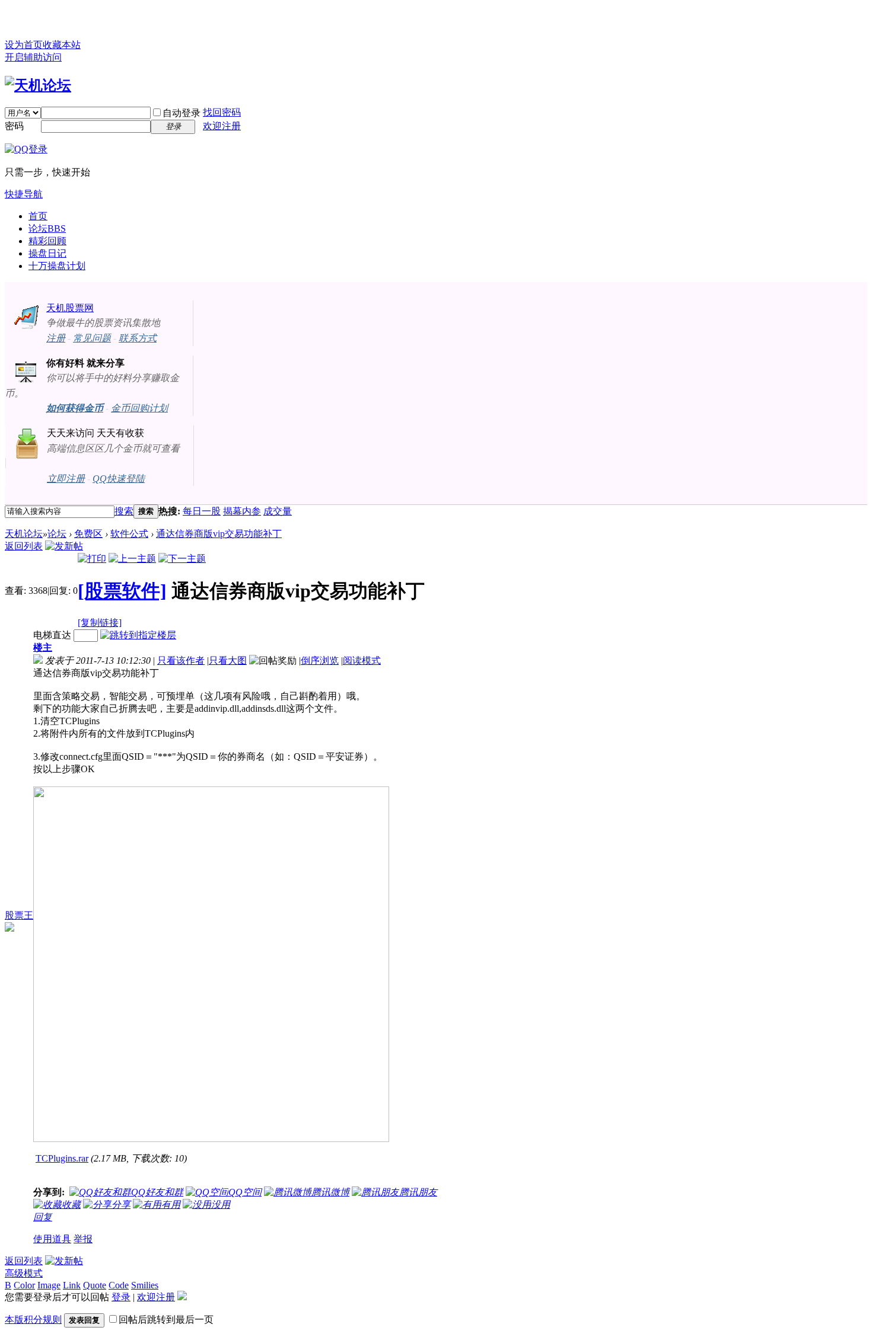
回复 (42, 1217)
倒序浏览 (320, 660)
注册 (55, 338)
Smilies (144, 1285)
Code (119, 1285)
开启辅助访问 (33, 57)
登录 (121, 1297)
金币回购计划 (139, 408)
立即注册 (66, 479)
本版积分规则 (33, 1319)
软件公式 (129, 534)
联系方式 (138, 338)
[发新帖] (64, 546)
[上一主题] (132, 559)
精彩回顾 (47, 241)
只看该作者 (181, 660)
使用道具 (52, 1239)
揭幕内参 (242, 511)
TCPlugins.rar (62, 1158)
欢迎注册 (222, 126)
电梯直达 (52, 635)
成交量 (277, 511)
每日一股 (202, 511)
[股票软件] (122, 591)
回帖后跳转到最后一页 (166, 1319)
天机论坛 (24, 534)
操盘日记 (47, 253)
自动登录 (182, 113)
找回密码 (222, 112)
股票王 (19, 915)
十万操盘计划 (56, 266)
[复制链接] (100, 623)
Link (72, 1285)
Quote (94, 1285)
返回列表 (24, 546)
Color (24, 1285)
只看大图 (228, 660)
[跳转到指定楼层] (138, 635)
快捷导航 (24, 194)
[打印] (92, 559)
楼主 (42, 647)
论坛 (47, 228)
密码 (14, 126)
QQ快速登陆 (119, 479)
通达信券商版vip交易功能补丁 (219, 534)
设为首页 (24, 45)
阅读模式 (362, 660)
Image (49, 1285)
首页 (37, 216)
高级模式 (24, 1273)
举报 (83, 1239)
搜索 (123, 511)
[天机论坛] (38, 85)
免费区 (88, 534)
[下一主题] (182, 559)
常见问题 (92, 338)
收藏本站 (62, 45)
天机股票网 (70, 308)
